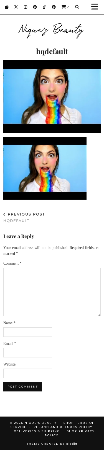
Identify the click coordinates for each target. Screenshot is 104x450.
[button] (96, 7)
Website (9, 364)
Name (9, 323)
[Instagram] (25, 6)
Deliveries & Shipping (37, 431)
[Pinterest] (35, 6)
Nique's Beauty (52, 28)
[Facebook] (54, 6)
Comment (12, 263)
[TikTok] (44, 6)
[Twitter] (16, 6)
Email (9, 344)
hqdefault (24, 217)
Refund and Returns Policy (63, 427)
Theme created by (52, 444)
